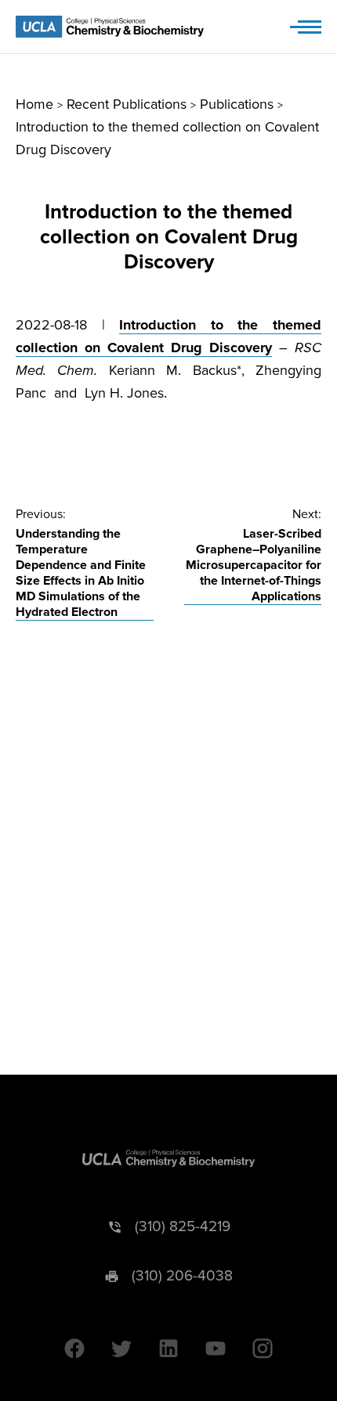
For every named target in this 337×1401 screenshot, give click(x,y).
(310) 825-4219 (182, 1227)
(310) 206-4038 (182, 1276)
